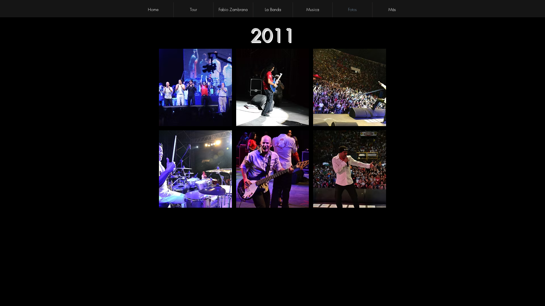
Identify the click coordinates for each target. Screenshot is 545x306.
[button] (195, 87)
